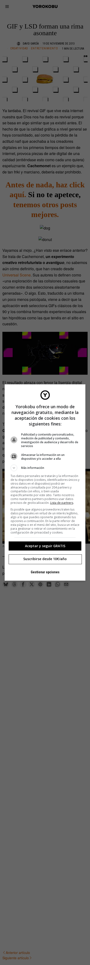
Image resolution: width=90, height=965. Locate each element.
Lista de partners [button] (61, 503)
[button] (45, 468)
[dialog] (45, 482)
